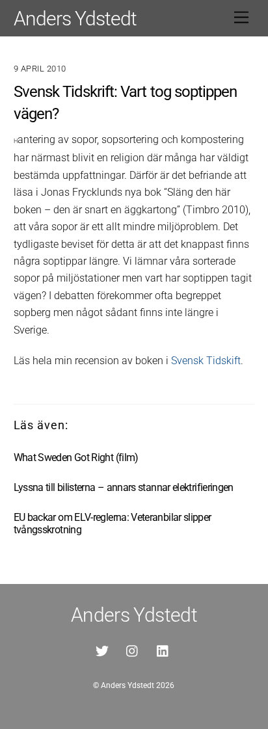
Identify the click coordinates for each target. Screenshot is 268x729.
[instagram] (133, 650)
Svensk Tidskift (206, 360)
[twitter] (102, 650)
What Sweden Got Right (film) (76, 457)
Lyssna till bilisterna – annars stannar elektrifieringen (124, 487)
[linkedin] (163, 650)
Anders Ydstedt (127, 685)
